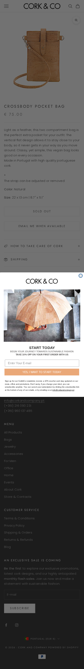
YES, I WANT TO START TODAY (41, 371)
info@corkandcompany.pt (63, 390)
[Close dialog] (80, 275)
